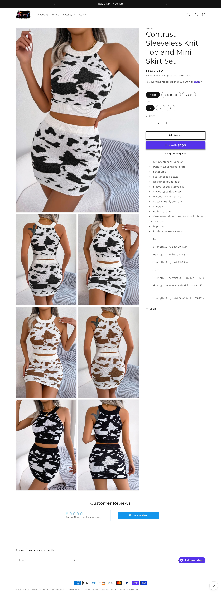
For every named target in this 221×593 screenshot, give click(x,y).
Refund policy (58, 589)
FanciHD (26, 589)
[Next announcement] (167, 4)
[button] (68, 14)
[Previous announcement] (54, 4)
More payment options (175, 153)
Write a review (138, 515)
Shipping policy (109, 589)
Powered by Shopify (39, 589)
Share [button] (153, 308)
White (153, 94)
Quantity (150, 116)
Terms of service (91, 589)
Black (189, 94)
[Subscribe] (74, 560)
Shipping (163, 75)
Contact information (128, 589)
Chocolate (171, 94)
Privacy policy (73, 589)
